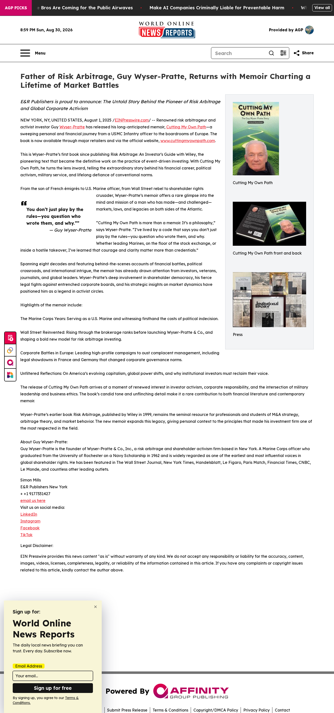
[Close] (95, 606)
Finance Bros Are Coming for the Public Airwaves (77, 8)
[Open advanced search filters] (283, 53)
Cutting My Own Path (186, 126)
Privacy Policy (256, 710)
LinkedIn (28, 514)
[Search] (271, 53)
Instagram (30, 521)
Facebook (30, 527)
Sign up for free (53, 688)
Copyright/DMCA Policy (215, 710)
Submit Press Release (127, 710)
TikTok (26, 534)
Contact (282, 710)
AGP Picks (16, 7)
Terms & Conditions (170, 710)
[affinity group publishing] (10, 362)
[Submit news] (10, 338)
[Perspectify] (10, 350)
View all (322, 7)
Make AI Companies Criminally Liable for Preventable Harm (216, 8)
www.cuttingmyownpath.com (187, 140)
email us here (32, 500)
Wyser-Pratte (72, 126)
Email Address (28, 666)
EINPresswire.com (132, 120)
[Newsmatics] (10, 375)
